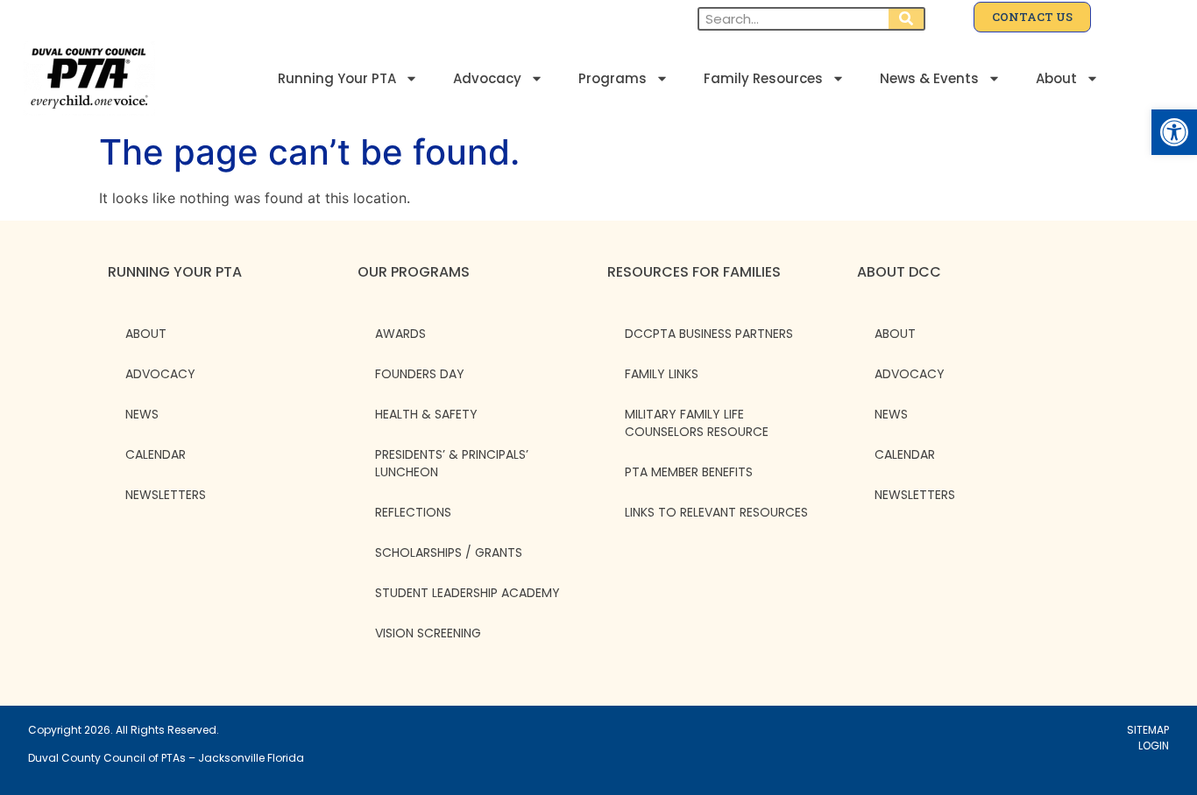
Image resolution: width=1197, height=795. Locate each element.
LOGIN (1153, 745)
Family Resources (763, 78)
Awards (400, 333)
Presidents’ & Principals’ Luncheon (451, 463)
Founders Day (419, 374)
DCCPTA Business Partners (709, 333)
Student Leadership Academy (467, 593)
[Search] (906, 19)
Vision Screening (428, 633)
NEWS (142, 414)
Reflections (413, 512)
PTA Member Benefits (689, 472)
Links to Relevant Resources (716, 512)
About (1056, 78)
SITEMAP (1148, 729)
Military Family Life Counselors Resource (696, 422)
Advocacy (487, 78)
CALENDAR (155, 454)
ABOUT (145, 333)
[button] (1174, 132)
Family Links (661, 374)
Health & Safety (426, 414)
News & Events (929, 78)
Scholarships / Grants (448, 552)
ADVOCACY (160, 374)
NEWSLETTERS (165, 494)
